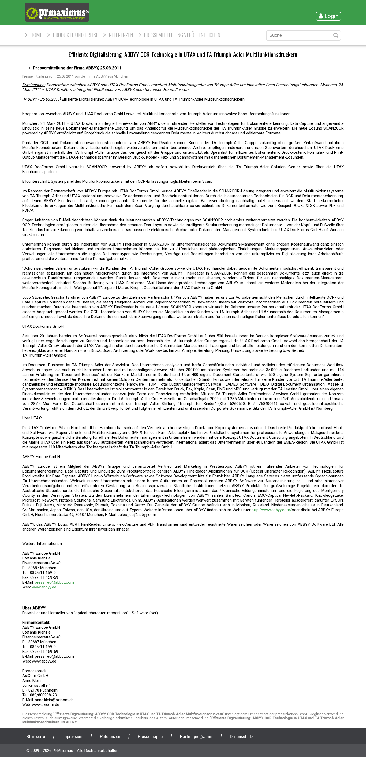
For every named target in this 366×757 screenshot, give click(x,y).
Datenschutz (241, 736)
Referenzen (121, 35)
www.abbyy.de (44, 587)
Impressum (72, 736)
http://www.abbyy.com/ (272, 509)
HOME (36, 35)
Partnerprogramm (196, 736)
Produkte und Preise (75, 35)
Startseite (35, 736)
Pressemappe (150, 736)
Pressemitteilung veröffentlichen (182, 35)
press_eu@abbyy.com (54, 582)
